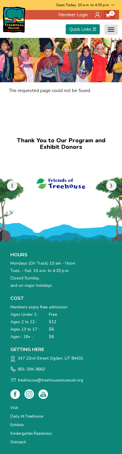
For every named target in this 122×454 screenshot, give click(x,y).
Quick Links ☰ (82, 29)
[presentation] (12, 186)
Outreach (18, 442)
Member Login (73, 15)
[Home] (14, 19)
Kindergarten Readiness (31, 433)
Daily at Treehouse (26, 416)
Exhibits (17, 425)
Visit (14, 407)
